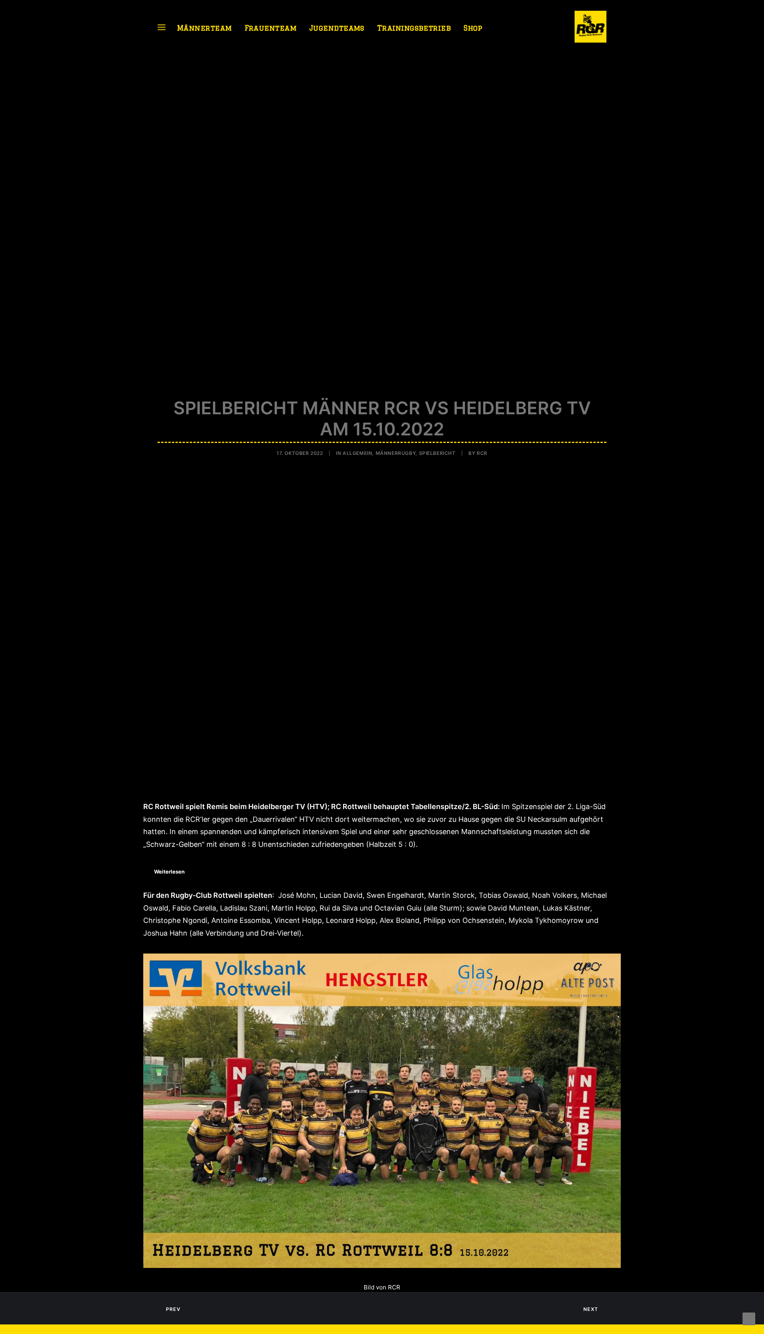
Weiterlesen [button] (169, 871)
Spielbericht (437, 453)
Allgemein (357, 453)
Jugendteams (336, 28)
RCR (482, 453)
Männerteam (204, 28)
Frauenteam (271, 28)
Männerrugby (396, 453)
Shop (473, 28)
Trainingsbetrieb (414, 28)
